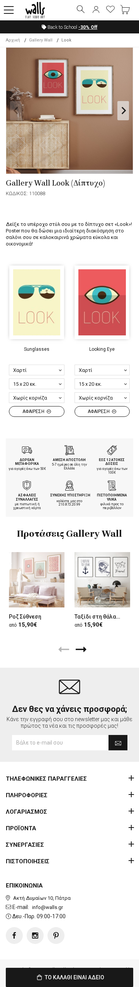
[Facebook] (14, 935)
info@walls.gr (47, 907)
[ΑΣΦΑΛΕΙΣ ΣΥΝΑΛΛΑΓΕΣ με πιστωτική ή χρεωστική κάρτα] (27, 486)
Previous (16, 110)
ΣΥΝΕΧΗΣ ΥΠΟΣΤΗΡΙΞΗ (70, 495)
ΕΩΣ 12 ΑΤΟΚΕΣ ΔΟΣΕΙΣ (112, 462)
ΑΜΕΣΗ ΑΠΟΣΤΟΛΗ (69, 460)
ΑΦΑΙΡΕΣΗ (34, 411)
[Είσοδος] (95, 10)
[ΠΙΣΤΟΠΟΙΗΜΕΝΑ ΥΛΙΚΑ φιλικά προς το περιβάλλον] (112, 486)
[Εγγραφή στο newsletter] (117, 742)
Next (123, 110)
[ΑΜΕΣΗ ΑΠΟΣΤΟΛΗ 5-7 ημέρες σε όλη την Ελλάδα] (69, 451)
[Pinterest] (55, 935)
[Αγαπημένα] (110, 10)
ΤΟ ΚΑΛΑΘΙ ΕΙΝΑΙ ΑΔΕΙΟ (74, 977)
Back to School (71, 27)
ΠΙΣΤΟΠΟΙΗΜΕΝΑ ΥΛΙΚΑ (112, 497)
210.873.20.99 (69, 504)
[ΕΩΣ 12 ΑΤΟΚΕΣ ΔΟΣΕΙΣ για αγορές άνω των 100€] (112, 451)
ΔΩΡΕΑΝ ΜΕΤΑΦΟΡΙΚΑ (27, 462)
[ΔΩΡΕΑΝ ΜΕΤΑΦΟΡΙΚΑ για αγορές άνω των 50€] (27, 451)
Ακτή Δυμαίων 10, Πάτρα (42, 898)
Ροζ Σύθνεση (25, 617)
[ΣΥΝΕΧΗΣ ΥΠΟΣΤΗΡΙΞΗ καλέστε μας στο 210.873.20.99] (69, 486)
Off (87, 27)
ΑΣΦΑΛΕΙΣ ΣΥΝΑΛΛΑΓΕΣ (27, 497)
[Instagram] (35, 935)
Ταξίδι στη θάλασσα (101, 617)
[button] (9, 10)
